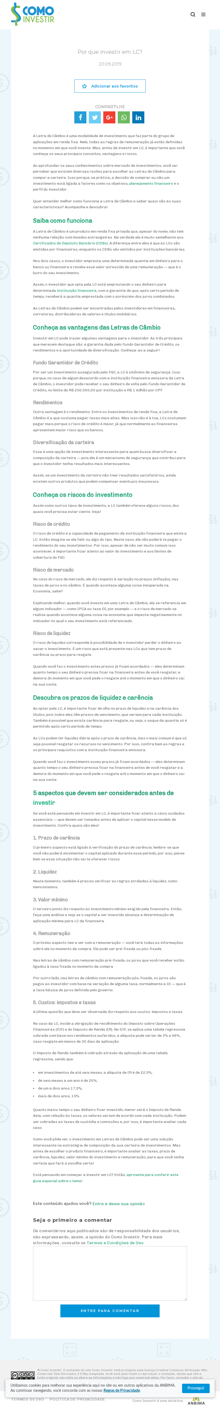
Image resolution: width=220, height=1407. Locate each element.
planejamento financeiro (151, 183)
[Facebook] (80, 117)
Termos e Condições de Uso (115, 1242)
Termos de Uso (27, 1399)
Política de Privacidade (77, 1399)
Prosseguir (196, 1388)
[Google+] (109, 117)
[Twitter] (95, 117)
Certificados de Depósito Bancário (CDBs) (70, 243)
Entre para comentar (110, 1311)
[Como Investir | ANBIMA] (32, 24)
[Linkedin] (138, 117)
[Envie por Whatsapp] (124, 117)
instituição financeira (77, 290)
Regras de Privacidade (122, 1391)
